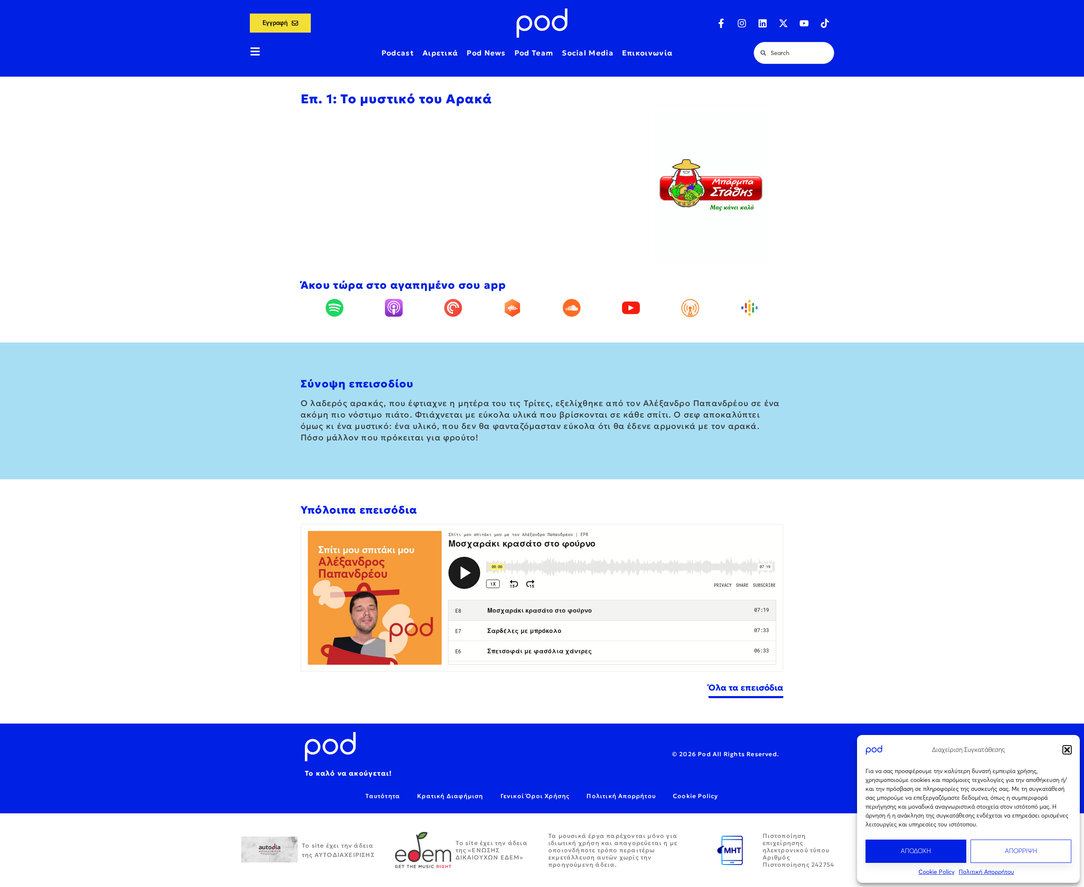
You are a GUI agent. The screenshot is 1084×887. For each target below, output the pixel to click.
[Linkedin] (762, 23)
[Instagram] (742, 23)
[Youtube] (804, 23)
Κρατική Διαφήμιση (450, 796)
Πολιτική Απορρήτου (986, 872)
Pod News (486, 53)
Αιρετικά (440, 53)
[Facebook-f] (721, 23)
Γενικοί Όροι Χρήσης (535, 796)
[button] (1067, 750)
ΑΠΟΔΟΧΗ (916, 851)
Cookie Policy (936, 872)
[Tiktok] (825, 23)
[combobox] (794, 53)
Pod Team (533, 53)
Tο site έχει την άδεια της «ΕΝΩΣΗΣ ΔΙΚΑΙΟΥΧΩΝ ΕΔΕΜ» (492, 850)
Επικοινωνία (647, 53)
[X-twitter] (783, 23)
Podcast (398, 53)
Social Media (588, 53)
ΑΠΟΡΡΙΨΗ (1021, 851)
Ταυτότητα (382, 796)
